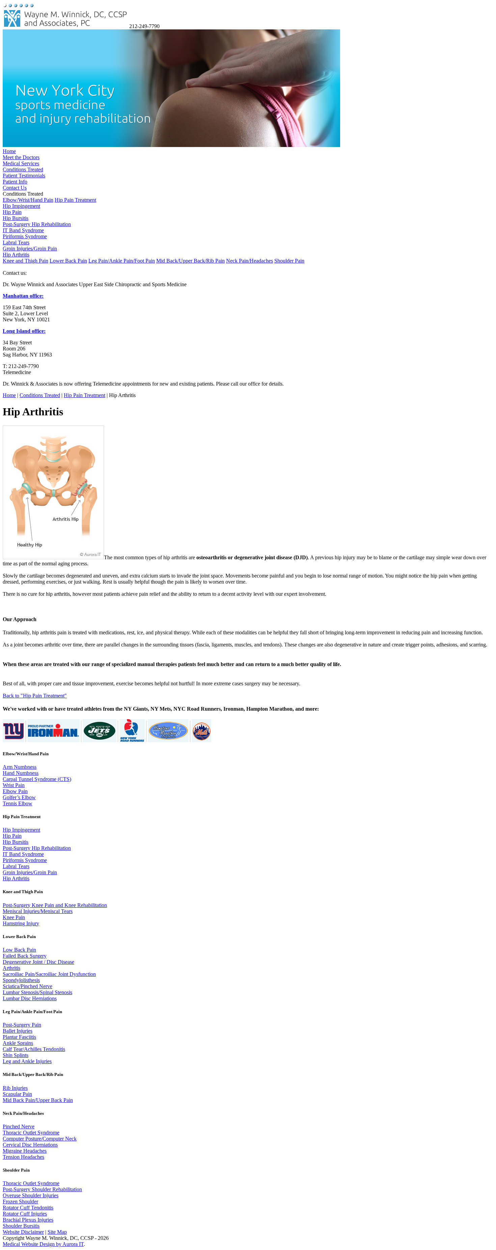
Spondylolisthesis (21, 980)
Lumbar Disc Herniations (30, 998)
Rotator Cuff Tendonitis (28, 1207)
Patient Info (15, 182)
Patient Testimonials (24, 175)
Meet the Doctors (21, 157)
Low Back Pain (19, 950)
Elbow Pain (15, 791)
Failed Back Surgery (25, 956)
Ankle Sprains (18, 1043)
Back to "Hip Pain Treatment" (35, 695)
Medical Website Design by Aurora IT (43, 1244)
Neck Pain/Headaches (249, 261)
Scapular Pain (17, 1094)
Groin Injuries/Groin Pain (30, 248)
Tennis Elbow (17, 803)
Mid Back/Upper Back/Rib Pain (190, 261)
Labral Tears (16, 242)
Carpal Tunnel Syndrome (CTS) (37, 779)
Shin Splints (15, 1055)
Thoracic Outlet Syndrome (31, 1132)
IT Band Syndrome (23, 230)
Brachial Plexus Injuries (28, 1220)
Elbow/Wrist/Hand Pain (28, 200)
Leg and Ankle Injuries (27, 1061)
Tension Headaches (23, 1157)
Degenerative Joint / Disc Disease (38, 962)
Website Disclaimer (23, 1232)
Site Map (57, 1232)
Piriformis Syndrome (25, 236)
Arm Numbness (19, 767)
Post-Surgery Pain (22, 1025)
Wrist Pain (14, 785)
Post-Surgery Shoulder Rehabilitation (42, 1189)
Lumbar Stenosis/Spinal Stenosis (37, 992)
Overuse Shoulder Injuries (30, 1195)
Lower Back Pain (68, 261)
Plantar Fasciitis (19, 1037)
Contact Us (15, 188)
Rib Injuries (15, 1088)
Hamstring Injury (21, 923)
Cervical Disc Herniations (30, 1145)
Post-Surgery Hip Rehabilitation (37, 224)
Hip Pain (12, 212)
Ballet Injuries (17, 1031)
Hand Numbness (20, 773)
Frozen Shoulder (20, 1201)
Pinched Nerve (18, 1126)
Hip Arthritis (16, 255)
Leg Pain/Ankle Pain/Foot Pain (121, 261)
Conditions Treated (23, 169)
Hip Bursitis (15, 218)
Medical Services (21, 163)
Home (9, 151)
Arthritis (11, 968)
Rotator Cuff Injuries (25, 1214)
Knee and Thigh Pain (25, 261)
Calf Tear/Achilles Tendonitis (34, 1049)
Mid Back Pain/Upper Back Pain (38, 1100)
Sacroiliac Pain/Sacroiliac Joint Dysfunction (49, 974)
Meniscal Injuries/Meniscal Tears (38, 911)
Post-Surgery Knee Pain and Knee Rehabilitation (55, 905)
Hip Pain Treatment (75, 200)
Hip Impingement (21, 206)
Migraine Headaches (25, 1151)
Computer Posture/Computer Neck (40, 1139)
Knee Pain (14, 917)
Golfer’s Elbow (19, 797)
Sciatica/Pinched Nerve (27, 986)
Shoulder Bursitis (21, 1226)
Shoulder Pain (289, 261)
